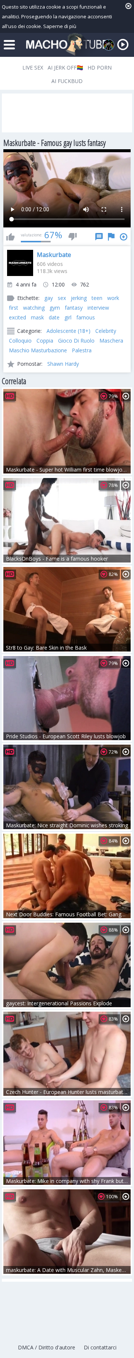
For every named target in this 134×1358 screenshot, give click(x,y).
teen (97, 297)
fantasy (74, 307)
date (54, 317)
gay (48, 297)
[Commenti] (99, 236)
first (13, 307)
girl (67, 317)
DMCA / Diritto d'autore (46, 1347)
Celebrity (105, 330)
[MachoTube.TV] (67, 44)
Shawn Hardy (63, 363)
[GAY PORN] (108, 44)
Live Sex (32, 67)
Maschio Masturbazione (38, 350)
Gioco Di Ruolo (76, 340)
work (113, 297)
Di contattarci (100, 1347)
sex (62, 297)
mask (37, 317)
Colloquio (20, 340)
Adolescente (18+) (68, 330)
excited (17, 317)
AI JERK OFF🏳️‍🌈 (65, 67)
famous (85, 317)
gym (55, 307)
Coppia (44, 340)
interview (98, 307)
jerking (79, 297)
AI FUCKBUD (67, 81)
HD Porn (99, 67)
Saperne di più (59, 26)
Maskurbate (54, 255)
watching (34, 307)
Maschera (111, 340)
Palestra (82, 350)
